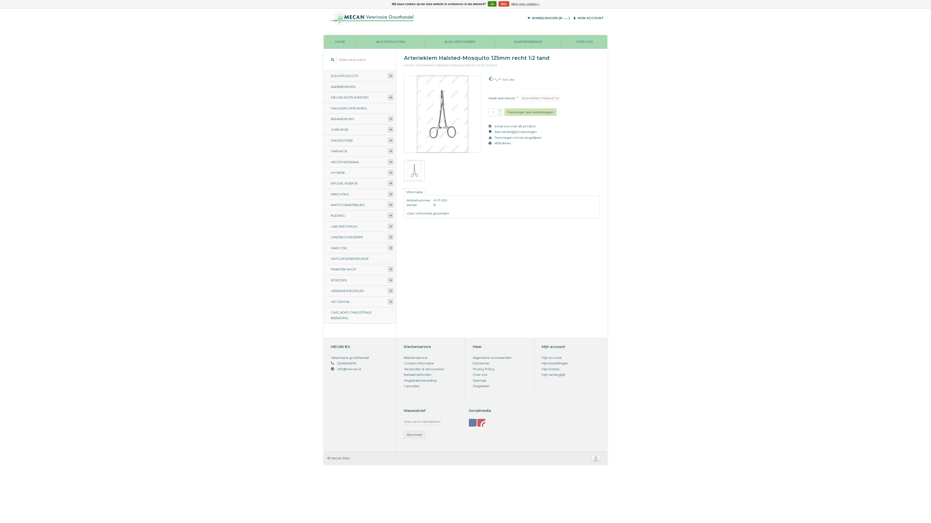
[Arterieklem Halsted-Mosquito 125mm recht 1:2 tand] (442, 114)
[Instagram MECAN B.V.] (481, 423)
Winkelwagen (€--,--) (551, 18)
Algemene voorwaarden (492, 358)
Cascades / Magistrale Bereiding (351, 315)
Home (340, 42)
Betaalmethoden (417, 375)
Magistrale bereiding (420, 380)
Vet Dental (340, 302)
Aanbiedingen (343, 87)
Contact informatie (419, 363)
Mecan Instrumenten (350, 97)
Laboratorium (344, 226)
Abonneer (415, 435)
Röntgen (339, 280)
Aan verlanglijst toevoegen (515, 132)
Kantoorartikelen (347, 205)
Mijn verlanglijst (553, 375)
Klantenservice (528, 42)
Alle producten (390, 42)
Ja (492, 4)
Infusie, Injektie (344, 183)
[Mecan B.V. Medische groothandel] (404, 18)
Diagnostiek (342, 140)
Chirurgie (339, 129)
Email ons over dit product (515, 126)
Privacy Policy (483, 369)
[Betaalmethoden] (595, 458)
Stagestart (481, 386)
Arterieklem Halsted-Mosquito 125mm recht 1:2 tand (456, 65)
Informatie (415, 192)
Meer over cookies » (525, 4)
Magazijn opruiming (349, 108)
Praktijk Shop (343, 269)
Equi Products (344, 76)
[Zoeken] (332, 59)
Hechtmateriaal (345, 162)
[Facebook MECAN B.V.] (473, 423)
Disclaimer (481, 363)
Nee (504, 4)
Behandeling (342, 119)
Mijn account (590, 18)
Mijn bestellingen (555, 363)
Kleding (338, 215)
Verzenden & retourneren (424, 369)
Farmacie (339, 151)
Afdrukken (502, 143)
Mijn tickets (550, 369)
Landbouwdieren (347, 237)
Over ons (584, 42)
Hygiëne (338, 173)
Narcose (339, 248)
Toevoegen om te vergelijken (517, 137)
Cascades (411, 386)
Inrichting (340, 194)
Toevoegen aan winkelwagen (530, 112)
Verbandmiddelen (347, 291)
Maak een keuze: (503, 98)
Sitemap (479, 380)
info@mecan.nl (349, 369)
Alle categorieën (459, 42)
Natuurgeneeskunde (350, 259)
